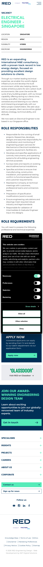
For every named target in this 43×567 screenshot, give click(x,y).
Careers (6, 460)
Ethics (35, 538)
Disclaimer (12, 542)
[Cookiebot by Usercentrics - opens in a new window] (30, 236)
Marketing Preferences (28, 542)
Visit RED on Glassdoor (20, 375)
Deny (21, 329)
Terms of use (26, 538)
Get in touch (10, 422)
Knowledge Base (11, 538)
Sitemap (36, 545)
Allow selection (21, 321)
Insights (6, 446)
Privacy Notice (11, 545)
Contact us (8, 485)
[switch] (37, 283)
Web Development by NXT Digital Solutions (21, 552)
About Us (6, 467)
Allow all (21, 314)
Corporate (7, 475)
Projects (6, 453)
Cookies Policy (25, 545)
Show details (30, 306)
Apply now (13, 355)
